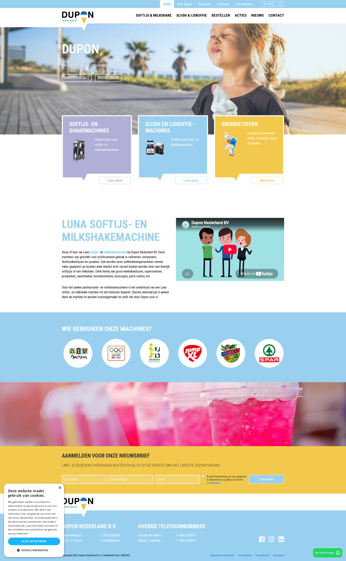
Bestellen (221, 15)
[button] (34, 550)
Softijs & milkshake (154, 15)
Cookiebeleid (245, 555)
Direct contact (76, 78)
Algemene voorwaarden (222, 555)
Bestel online (108, 78)
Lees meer (115, 180)
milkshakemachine (115, 252)
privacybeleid (213, 482)
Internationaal (243, 4)
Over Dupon (184, 4)
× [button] (59, 487)
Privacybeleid (262, 555)
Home (167, 4)
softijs (94, 252)
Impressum (278, 555)
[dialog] (34, 520)
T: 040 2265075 (186, 535)
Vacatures (204, 4)
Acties (240, 15)
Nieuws (257, 15)
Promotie (223, 4)
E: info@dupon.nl (110, 540)
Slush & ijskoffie (191, 15)
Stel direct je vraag (324, 552)
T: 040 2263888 (110, 535)
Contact (276, 15)
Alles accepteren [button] (34, 541)
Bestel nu (267, 180)
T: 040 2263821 (186, 540)
